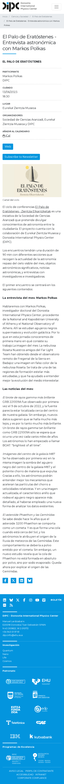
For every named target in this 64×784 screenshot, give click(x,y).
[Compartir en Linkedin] (21, 580)
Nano (6, 654)
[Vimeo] (43, 600)
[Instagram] (30, 600)
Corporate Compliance (32, 778)
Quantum (8, 650)
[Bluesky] (11, 600)
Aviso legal (16, 771)
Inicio (5, 16)
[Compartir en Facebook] (5, 580)
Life (4, 657)
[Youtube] (37, 600)
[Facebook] (24, 600)
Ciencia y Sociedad (19, 16)
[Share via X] (13, 580)
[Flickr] (4, 605)
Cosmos (7, 661)
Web (8, 146)
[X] (17, 600)
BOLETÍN (56, 600)
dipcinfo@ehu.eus (13, 635)
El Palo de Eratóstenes (42, 16)
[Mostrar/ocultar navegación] (56, 6)
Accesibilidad (25, 774)
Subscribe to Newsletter (21, 156)
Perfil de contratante (39, 771)
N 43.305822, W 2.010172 (16, 628)
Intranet (40, 774)
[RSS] (11, 605)
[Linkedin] (4, 600)
